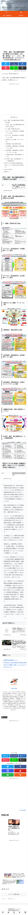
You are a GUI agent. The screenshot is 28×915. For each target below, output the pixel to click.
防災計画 (5, 717)
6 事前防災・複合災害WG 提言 (13, 143)
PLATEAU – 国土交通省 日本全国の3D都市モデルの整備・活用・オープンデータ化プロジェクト (15, 665)
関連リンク (7, 171)
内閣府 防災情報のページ (11, 660)
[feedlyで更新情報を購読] (8, 775)
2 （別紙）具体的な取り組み (13, 128)
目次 (12, 117)
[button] (22, 68)
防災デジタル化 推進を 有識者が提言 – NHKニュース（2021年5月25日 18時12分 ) (14, 165)
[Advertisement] (14, 34)
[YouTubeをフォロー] (20, 770)
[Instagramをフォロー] (8, 770)
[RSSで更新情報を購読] (20, 775)
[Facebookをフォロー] (20, 766)
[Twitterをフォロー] (8, 766)
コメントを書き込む (14, 894)
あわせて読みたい (9, 169)
